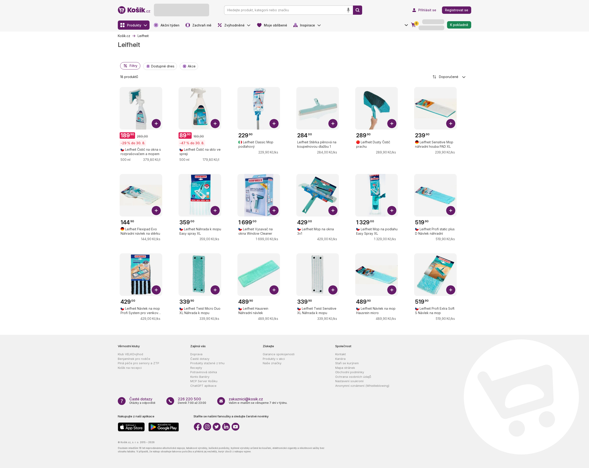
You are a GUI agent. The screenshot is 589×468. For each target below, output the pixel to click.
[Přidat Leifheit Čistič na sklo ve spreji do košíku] (215, 123)
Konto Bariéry (199, 376)
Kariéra (340, 359)
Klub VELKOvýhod (130, 354)
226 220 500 (189, 399)
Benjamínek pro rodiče (134, 359)
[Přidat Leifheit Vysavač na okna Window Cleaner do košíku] (274, 210)
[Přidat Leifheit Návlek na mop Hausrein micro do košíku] (391, 290)
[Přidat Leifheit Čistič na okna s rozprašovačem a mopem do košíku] (156, 123)
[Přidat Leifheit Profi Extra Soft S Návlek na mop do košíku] (450, 290)
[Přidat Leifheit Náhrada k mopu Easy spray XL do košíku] (215, 210)
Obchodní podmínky (349, 372)
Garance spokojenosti (278, 354)
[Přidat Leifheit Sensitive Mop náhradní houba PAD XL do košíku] (450, 123)
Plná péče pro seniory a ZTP (138, 363)
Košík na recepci (130, 368)
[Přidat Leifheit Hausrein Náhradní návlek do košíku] (274, 290)
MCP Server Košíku (203, 381)
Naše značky (272, 363)
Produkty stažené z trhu (207, 363)
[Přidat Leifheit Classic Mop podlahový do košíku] (274, 123)
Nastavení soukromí (349, 381)
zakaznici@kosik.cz (246, 399)
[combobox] (449, 76)
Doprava (196, 354)
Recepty (196, 368)
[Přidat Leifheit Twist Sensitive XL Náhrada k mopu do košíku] (333, 290)
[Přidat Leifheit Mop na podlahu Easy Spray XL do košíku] (391, 210)
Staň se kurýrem (347, 363)
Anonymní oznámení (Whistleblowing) (362, 385)
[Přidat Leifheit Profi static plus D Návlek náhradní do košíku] (450, 210)
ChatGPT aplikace (203, 385)
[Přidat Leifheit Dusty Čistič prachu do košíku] (391, 123)
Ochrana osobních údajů (353, 376)
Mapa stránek (345, 368)
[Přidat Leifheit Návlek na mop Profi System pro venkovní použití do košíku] (156, 290)
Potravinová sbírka (203, 372)
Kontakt (340, 354)
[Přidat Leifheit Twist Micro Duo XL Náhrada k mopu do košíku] (215, 290)
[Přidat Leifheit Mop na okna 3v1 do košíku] (333, 210)
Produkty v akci (274, 359)
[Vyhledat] (357, 10)
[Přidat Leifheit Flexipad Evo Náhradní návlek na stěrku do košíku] (156, 210)
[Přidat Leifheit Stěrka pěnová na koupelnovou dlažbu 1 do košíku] (333, 123)
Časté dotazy (199, 359)
